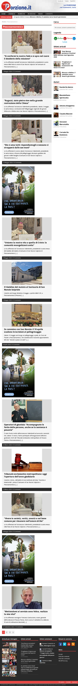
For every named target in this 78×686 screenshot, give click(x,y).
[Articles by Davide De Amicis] (56, 89)
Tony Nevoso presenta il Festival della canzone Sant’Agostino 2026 (28, 645)
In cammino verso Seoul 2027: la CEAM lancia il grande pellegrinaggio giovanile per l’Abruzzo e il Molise (29, 668)
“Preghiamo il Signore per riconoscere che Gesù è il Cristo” (28, 653)
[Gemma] (40, 660)
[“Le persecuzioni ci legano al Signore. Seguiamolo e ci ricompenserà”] (5, 658)
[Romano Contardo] (40, 643)
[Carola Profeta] (40, 649)
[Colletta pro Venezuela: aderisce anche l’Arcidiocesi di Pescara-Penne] (5, 664)
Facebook (60, 1)
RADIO (40, 14)
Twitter (67, 1)
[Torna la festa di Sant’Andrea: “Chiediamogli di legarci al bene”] (13, 669)
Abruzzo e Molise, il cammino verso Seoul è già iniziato (68, 74)
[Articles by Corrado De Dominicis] (56, 135)
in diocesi (31, 14)
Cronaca (11, 14)
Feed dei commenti (64, 658)
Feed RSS (72, 1)
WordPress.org (63, 661)
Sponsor (74, 682)
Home (3, 14)
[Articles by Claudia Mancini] (56, 116)
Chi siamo (61, 682)
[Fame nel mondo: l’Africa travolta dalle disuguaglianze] (5, 675)
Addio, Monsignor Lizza (47, 645)
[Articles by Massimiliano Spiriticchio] (56, 97)
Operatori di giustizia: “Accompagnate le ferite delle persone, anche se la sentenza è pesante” (25, 427)
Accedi (60, 654)
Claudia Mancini (66, 114)
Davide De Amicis (66, 87)
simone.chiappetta (67, 106)
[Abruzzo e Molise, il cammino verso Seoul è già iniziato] (57, 76)
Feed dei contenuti (64, 656)
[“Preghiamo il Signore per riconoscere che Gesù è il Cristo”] (57, 65)
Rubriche (21, 14)
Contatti (49, 14)
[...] (16, 67)
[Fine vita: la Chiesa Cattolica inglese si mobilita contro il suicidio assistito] (13, 664)
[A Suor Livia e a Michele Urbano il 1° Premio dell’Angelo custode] (13, 675)
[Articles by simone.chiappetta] (56, 108)
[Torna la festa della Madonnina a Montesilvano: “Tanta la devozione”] (5, 669)
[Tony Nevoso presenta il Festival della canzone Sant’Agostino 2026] (57, 53)
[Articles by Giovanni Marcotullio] (56, 124)
